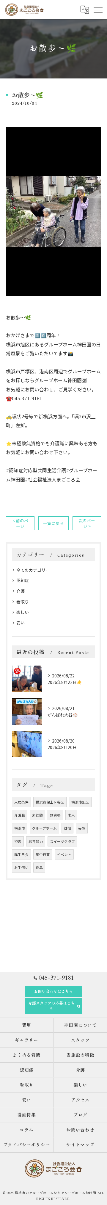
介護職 (19, 815)
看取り (22, 602)
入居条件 (21, 802)
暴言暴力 (36, 841)
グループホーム (44, 828)
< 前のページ (20, 523)
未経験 (37, 815)
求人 (71, 815)
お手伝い (21, 867)
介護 (20, 591)
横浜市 (19, 828)
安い (20, 623)
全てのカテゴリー (33, 570)
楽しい (22, 612)
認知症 (22, 580)
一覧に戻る (53, 523)
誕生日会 (21, 854)
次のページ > (86, 523)
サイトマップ (80, 1144)
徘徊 (67, 828)
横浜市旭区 (80, 802)
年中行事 (43, 854)
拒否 (17, 841)
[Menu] (98, 9)
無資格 (55, 815)
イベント (64, 854)
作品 (39, 867)
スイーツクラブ (62, 841)
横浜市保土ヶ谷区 (50, 802)
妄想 (81, 828)
